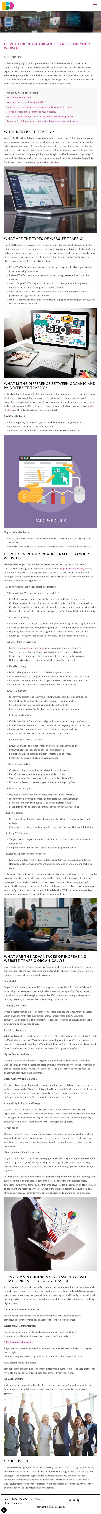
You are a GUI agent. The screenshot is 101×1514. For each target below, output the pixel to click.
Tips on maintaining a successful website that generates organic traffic (43, 121)
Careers (38, 1499)
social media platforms (33, 647)
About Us (9, 1499)
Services (29, 1499)
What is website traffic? (19, 97)
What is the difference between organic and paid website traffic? (40, 106)
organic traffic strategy (72, 568)
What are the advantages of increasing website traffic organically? (40, 116)
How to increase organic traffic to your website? (31, 111)
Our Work (19, 1499)
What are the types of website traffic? (26, 102)
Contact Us (17, 1503)
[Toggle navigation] (95, 5)
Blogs (8, 1503)
